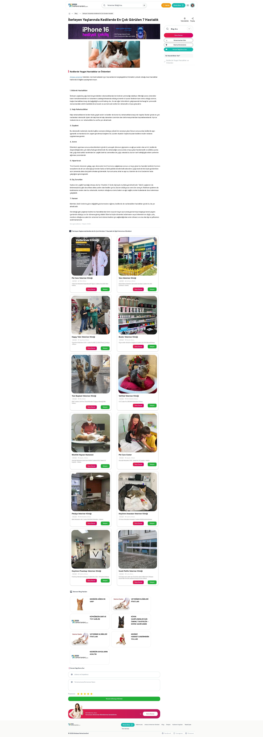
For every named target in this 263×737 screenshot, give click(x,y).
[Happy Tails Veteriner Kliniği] (90, 323)
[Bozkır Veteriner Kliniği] (137, 323)
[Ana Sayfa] (78, 5)
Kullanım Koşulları (177, 724)
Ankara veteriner (76, 77)
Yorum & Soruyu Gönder (114, 699)
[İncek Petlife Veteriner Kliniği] (137, 557)
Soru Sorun (91, 289)
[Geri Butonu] (107, 256)
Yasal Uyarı (188, 724)
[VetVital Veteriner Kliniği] (137, 382)
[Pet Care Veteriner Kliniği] (90, 264)
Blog (163, 724)
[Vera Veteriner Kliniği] (137, 264)
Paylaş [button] (192, 21)
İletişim (105, 289)
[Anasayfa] (69, 13)
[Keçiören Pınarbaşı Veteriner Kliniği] (90, 557)
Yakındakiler (185, 21)
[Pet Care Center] (137, 441)
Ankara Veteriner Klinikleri (152, 724)
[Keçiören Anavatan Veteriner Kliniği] (137, 498)
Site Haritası (125, 729)
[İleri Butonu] (74, 256)
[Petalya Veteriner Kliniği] (90, 498)
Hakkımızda (139, 724)
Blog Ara (174, 29)
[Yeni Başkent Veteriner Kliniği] (90, 382)
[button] (124, 5)
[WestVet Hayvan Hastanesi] (90, 441)
